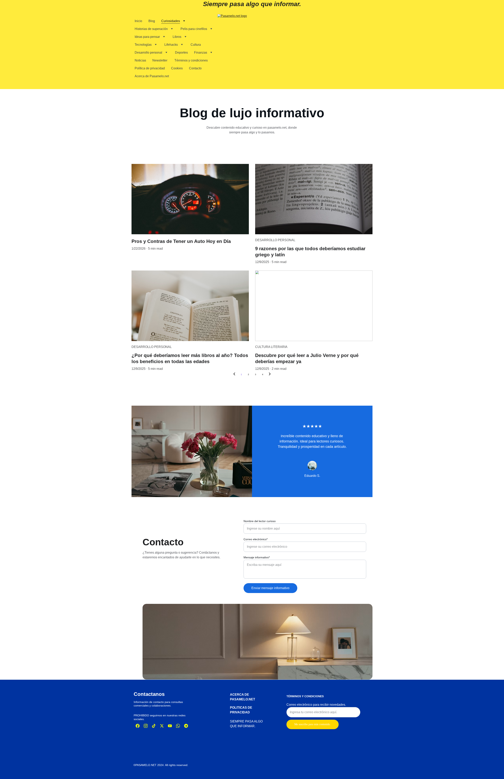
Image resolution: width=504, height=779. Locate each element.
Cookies (177, 68)
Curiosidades (170, 21)
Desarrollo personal (148, 52)
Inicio (138, 21)
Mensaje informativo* (257, 557)
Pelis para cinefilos (194, 29)
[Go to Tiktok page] (154, 726)
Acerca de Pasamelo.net (152, 76)
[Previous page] (234, 374)
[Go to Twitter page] (162, 726)
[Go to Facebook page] (138, 726)
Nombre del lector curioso (260, 521)
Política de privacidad (150, 68)
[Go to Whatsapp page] (178, 726)
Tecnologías (143, 44)
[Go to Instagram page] (146, 726)
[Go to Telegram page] (186, 726)
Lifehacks (171, 44)
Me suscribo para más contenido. (312, 724)
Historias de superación (151, 29)
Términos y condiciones (191, 60)
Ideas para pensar (147, 36)
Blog (151, 21)
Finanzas (200, 52)
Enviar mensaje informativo (270, 588)
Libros (177, 36)
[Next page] (269, 374)
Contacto (195, 68)
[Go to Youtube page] (170, 726)
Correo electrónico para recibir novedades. (316, 704)
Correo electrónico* (256, 539)
